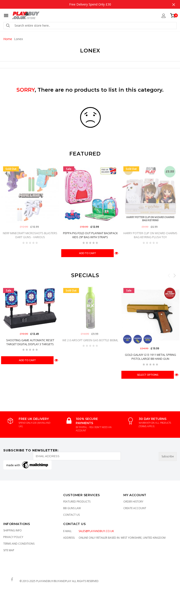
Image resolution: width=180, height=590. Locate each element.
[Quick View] (116, 253)
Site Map (8, 550)
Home (7, 39)
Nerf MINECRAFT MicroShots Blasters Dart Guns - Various (30, 235)
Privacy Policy (13, 537)
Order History (133, 501)
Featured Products (76, 501)
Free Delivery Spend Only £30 (90, 4)
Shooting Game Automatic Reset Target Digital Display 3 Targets (30, 342)
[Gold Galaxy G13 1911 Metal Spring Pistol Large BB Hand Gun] (150, 315)
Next (174, 275)
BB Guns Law (72, 508)
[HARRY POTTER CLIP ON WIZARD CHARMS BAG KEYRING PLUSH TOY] (150, 193)
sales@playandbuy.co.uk (96, 531)
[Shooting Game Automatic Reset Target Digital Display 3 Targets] (30, 308)
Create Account (134, 508)
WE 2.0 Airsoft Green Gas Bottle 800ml (90, 340)
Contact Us (71, 515)
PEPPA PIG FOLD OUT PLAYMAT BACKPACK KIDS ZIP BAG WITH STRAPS (90, 235)
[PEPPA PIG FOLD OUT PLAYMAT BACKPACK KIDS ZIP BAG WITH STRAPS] (90, 193)
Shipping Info (12, 530)
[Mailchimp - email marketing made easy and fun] (27, 464)
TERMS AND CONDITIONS (18, 543)
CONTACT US (74, 524)
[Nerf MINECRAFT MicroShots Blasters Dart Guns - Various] (30, 193)
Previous (169, 275)
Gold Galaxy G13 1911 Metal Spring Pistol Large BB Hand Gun (150, 357)
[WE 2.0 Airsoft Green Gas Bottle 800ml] (90, 308)
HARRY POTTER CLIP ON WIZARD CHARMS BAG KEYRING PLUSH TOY (150, 235)
